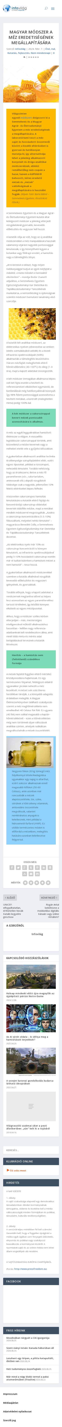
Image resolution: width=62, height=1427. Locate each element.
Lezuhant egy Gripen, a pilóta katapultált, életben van (30, 1360)
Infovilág (20, 48)
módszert (26, 117)
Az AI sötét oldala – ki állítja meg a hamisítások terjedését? (27, 1038)
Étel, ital (50, 48)
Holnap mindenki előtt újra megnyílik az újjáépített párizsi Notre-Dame (30, 995)
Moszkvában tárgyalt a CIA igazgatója (27, 1337)
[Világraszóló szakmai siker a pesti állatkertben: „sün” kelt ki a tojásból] (31, 1106)
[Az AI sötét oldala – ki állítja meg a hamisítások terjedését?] (31, 1018)
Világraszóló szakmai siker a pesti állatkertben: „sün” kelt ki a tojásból (28, 1127)
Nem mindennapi (40, 52)
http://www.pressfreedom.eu (30, 1268)
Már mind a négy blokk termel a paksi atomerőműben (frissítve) (27, 1378)
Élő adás (16, 1170)
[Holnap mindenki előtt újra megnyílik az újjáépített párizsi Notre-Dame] (31, 977)
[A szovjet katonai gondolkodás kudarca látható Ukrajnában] (31, 1062)
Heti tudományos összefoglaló (23, 1368)
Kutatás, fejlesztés (18, 52)
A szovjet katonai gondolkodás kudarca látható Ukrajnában (30, 1082)
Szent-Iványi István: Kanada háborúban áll (30, 1347)
